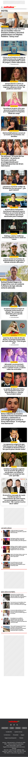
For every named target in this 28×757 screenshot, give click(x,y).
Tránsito (21, 738)
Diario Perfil (5, 728)
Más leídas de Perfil (8, 592)
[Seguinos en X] (17, 725)
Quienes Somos (18, 732)
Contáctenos (7, 735)
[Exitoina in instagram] (11, 725)
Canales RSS (9, 732)
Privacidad (15, 735)
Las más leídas (6, 528)
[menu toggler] (2, 7)
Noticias (18, 728)
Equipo (22, 735)
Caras (11, 728)
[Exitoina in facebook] (14, 725)
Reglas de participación (10, 738)
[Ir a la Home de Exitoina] (10, 7)
